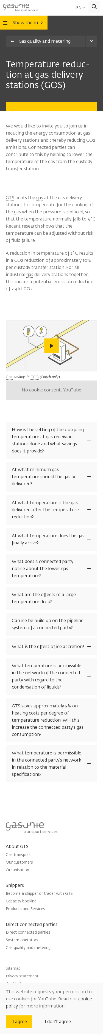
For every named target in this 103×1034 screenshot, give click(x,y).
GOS (34, 377)
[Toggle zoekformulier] (94, 7)
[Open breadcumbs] (91, 41)
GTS (10, 198)
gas (86, 133)
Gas (9, 377)
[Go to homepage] (20, 6)
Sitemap (13, 968)
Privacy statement (22, 976)
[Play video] (51, 345)
